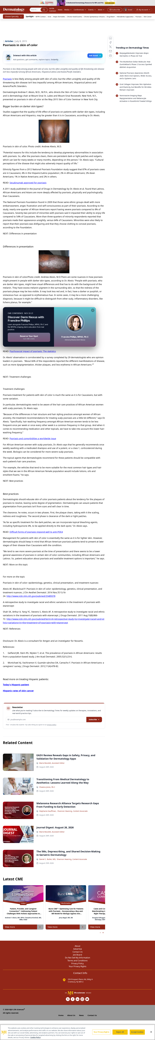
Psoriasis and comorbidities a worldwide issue (33, 438)
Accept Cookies (137, 1032)
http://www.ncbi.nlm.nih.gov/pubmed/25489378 (31, 596)
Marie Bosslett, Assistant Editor (52, 763)
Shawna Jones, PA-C (47, 787)
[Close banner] (152, 3)
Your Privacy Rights (77, 966)
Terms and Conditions (77, 960)
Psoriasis (139, 17)
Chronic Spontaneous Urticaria (94, 17)
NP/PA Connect (52, 9)
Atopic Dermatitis (59, 17)
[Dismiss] (92, 310)
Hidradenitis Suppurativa (125, 17)
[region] (77, 1032)
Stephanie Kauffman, (47, 811)
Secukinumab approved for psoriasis (28, 182)
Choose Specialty (12, 16)
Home (60, 1015)
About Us (71, 1015)
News (60, 9)
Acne (49, 17)
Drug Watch (111, 17)
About (77, 946)
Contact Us (78, 951)
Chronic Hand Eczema (74, 17)
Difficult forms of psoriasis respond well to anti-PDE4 (36, 531)
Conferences (79, 9)
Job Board (77, 954)
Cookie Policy (35, 1037)
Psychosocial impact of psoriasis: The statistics (33, 351)
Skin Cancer (148, 17)
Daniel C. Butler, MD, (47, 859)
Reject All (120, 1032)
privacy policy (51, 725)
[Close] (151, 1032)
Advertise (77, 949)
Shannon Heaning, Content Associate (72, 811)
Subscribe (93, 719)
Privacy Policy (77, 963)
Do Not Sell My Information (77, 957)
